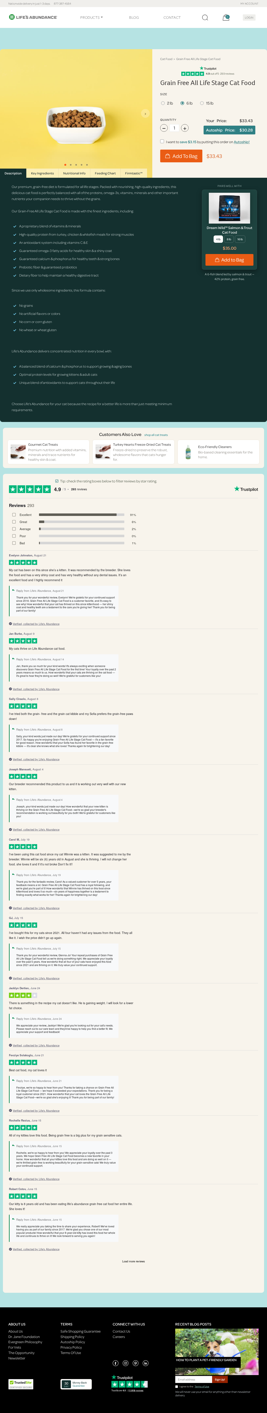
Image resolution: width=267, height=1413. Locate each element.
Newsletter (16, 1358)
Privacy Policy (71, 1347)
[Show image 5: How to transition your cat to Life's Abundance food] (86, 164)
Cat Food (166, 59)
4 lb (218, 239)
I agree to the (194, 1386)
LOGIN (249, 17)
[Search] (205, 17)
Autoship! (242, 141)
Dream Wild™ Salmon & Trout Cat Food (229, 230)
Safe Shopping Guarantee (80, 1331)
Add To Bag (185, 156)
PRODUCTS (90, 17)
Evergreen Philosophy (25, 1341)
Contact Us (121, 1331)
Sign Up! (220, 1379)
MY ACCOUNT (250, 3)
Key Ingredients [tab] (42, 173)
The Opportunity (21, 1352)
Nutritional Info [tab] (74, 173)
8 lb (229, 239)
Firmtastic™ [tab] (133, 173)
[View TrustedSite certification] (20, 1384)
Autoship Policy (72, 1341)
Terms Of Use (70, 1352)
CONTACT (172, 17)
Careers (119, 1336)
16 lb (240, 239)
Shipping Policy (72, 1336)
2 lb (170, 103)
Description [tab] (13, 173)
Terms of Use (202, 1386)
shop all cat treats (156, 435)
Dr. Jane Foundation (24, 1336)
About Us (15, 1331)
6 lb (189, 103)
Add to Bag (232, 259)
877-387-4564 (62, 3)
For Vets (14, 1347)
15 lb (209, 103)
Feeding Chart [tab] (105, 173)
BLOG (134, 17)
